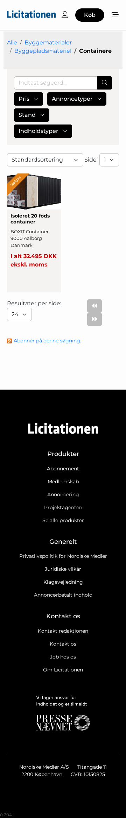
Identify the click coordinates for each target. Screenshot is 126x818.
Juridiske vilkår (63, 569)
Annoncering (63, 494)
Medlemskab (63, 481)
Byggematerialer (48, 42)
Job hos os (63, 657)
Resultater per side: (35, 303)
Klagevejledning (63, 582)
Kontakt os (63, 644)
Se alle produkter (63, 520)
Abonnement (63, 468)
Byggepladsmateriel (42, 51)
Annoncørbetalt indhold (63, 595)
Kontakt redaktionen (63, 631)
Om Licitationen (63, 670)
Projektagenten (63, 507)
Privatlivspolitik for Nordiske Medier (63, 556)
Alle (12, 42)
